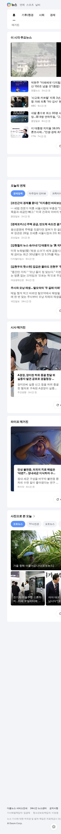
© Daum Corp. (14, 823)
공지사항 (53, 808)
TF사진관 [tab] (34, 523)
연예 (22, 4)
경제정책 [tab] (18, 193)
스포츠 (30, 4)
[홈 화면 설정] (53, 826)
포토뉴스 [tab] (18, 523)
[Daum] (9, 4)
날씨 (37, 4)
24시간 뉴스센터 (38, 808)
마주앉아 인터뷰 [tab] (37, 193)
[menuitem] (14, 15)
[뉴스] (14, 4)
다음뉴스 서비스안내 (17, 808)
